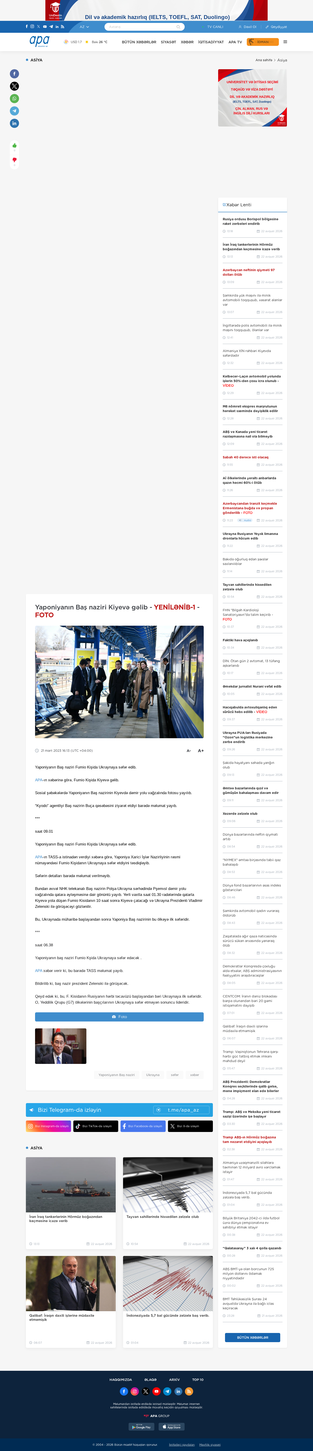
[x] (146, 1391)
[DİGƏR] (283, 42)
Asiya (282, 60)
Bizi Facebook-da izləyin (145, 1126)
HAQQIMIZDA (121, 1380)
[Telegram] (51, 27)
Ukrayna (152, 1075)
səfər (175, 1075)
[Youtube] (45, 27)
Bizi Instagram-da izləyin (52, 1126)
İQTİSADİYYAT (211, 42)
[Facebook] (27, 27)
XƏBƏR (187, 42)
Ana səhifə (263, 60)
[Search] (178, 27)
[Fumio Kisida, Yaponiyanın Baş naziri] (60, 1046)
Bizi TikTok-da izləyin (97, 1126)
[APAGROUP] (156, 1416)
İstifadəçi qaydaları (182, 1444)
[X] (38, 27)
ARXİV (174, 1380)
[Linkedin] (57, 27)
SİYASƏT (168, 42)
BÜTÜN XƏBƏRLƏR (139, 42)
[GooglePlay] (142, 1427)
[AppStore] (172, 1427)
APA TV (235, 42)
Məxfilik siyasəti (210, 1444)
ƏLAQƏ (150, 1380)
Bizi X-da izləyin (188, 1126)
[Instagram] (32, 27)
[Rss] (62, 27)
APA (38, 780)
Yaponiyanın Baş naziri (117, 1075)
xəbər (194, 1075)
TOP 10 (197, 1380)
